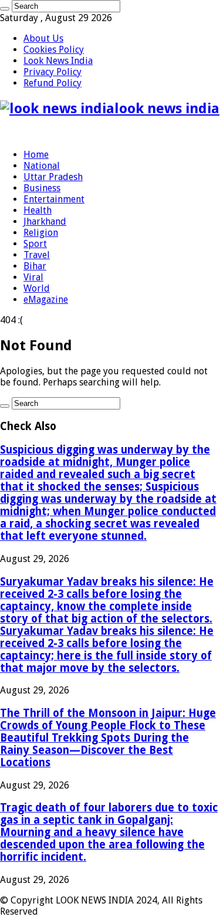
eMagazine (45, 299)
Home (36, 154)
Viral (33, 277)
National (41, 165)
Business (41, 188)
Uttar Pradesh (53, 176)
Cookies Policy (53, 49)
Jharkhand (44, 221)
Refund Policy (52, 83)
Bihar (34, 266)
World (36, 288)
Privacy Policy (52, 71)
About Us (43, 38)
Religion (40, 232)
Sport (35, 243)
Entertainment (53, 199)
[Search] (4, 9)
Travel (36, 254)
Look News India (58, 60)
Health (37, 210)
